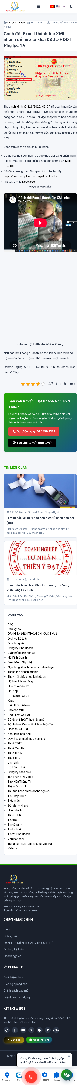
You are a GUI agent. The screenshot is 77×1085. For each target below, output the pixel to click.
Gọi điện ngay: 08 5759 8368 (35, 431)
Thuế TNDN (15, 758)
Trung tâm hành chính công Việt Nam (31, 843)
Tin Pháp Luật (17, 796)
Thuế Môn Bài (16, 748)
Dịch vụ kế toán (17, 638)
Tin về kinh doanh (19, 834)
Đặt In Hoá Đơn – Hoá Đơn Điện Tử (30, 724)
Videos (12, 848)
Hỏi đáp (11, 22)
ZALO (56, 1030)
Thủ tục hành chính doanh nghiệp (29, 791)
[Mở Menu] (38, 7)
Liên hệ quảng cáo (15, 984)
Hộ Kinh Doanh (17, 657)
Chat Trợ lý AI (41, 1039)
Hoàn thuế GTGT (18, 729)
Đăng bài (16, 1039)
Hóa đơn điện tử (18, 686)
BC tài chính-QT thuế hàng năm (27, 719)
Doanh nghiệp (16, 643)
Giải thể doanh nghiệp (21, 653)
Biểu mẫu (14, 800)
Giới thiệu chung (14, 977)
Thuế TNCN (15, 753)
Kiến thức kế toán (19, 705)
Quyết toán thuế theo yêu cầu (26, 739)
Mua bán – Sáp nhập (21, 662)
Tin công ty (15, 824)
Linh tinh (13, 762)
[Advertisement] (38, 301)
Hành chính (15, 810)
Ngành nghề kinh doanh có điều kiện (31, 667)
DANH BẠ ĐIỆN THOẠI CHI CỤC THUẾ (32, 633)
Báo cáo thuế (16, 710)
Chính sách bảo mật (16, 990)
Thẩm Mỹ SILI (17, 786)
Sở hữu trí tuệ (16, 767)
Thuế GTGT (15, 743)
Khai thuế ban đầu (19, 734)
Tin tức (21, 22)
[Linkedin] (48, 1030)
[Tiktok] (7, 1030)
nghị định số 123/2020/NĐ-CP (30, 106)
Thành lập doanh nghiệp (23, 672)
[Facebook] (15, 1030)
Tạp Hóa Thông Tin (20, 781)
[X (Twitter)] (31, 1030)
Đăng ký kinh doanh (20, 648)
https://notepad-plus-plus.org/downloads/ (30, 176)
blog (10, 624)
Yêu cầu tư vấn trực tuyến (34, 443)
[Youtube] (23, 1030)
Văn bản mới (16, 839)
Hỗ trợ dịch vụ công (20, 681)
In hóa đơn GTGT (18, 695)
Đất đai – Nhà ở (18, 805)
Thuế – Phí (14, 815)
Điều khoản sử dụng (17, 997)
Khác (11, 700)
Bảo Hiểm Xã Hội (19, 715)
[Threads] (40, 1030)
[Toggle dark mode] (71, 7)
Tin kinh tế (14, 829)
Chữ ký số (14, 629)
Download (28, 181)
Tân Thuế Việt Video (20, 777)
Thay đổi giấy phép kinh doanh (27, 676)
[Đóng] (69, 1056)
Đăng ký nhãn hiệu (19, 772)
